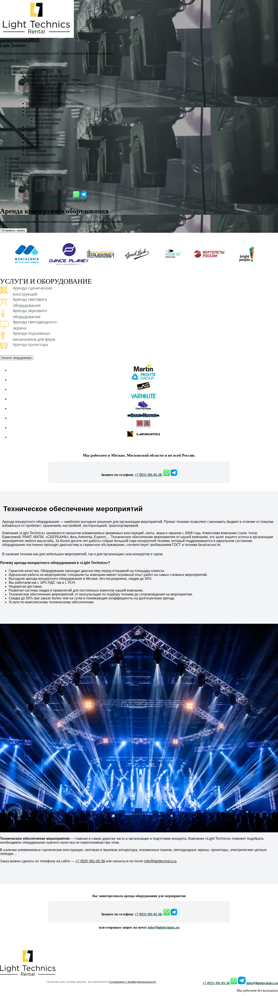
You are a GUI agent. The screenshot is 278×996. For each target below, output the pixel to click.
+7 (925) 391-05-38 (60, 196)
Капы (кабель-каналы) (42, 107)
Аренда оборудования (25, 72)
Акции (14, 166)
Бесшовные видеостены (43, 146)
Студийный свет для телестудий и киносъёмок (60, 84)
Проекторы (34, 142)
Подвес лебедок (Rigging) (45, 111)
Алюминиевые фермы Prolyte (48, 76)
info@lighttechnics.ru (72, 200)
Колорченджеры (47, 123)
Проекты (15, 178)
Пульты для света (39, 127)
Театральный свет (48, 88)
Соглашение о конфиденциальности (132, 981)
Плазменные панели (41, 138)
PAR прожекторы (48, 119)
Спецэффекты (36, 150)
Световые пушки (47, 95)
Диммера (41, 99)
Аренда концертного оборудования (35, 162)
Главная (14, 68)
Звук (29, 131)
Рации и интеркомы (41, 154)
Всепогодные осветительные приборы (54, 103)
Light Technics (13, 45)
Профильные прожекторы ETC (58, 91)
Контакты (16, 170)
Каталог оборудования (16, 358)
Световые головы (39, 115)
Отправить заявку (14, 231)
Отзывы (23, 181)
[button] (10, 61)
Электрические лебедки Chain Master (53, 80)
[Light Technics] (37, 36)
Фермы (14, 158)
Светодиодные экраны (43, 134)
